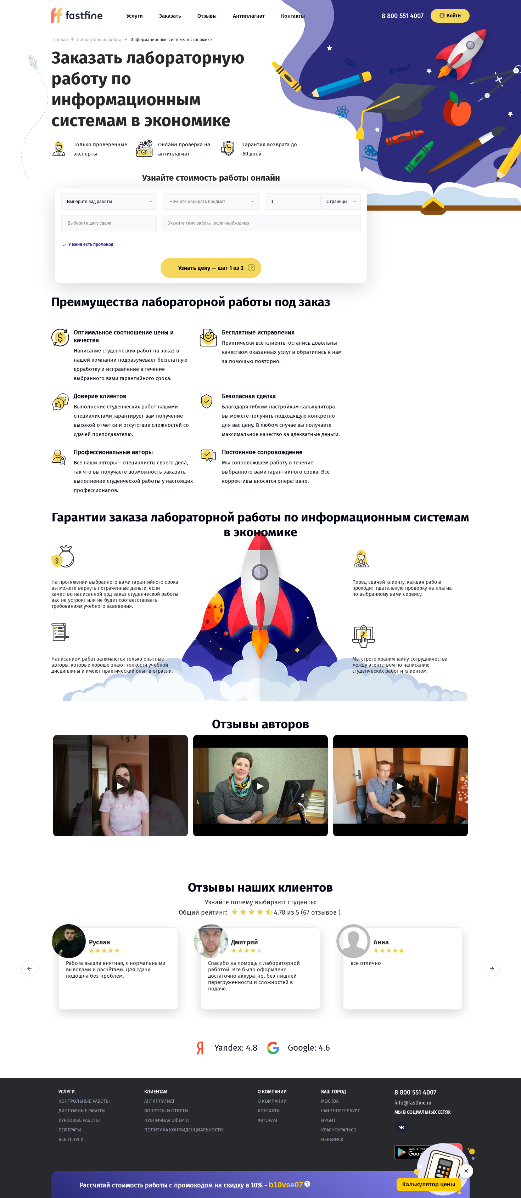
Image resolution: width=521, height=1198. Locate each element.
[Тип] (340, 204)
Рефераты (69, 1129)
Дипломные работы (82, 1110)
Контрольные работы (84, 1101)
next (492, 969)
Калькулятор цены (428, 1184)
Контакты (293, 16)
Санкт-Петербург (340, 1110)
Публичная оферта (166, 1120)
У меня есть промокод (90, 244)
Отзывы (207, 16)
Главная (59, 39)
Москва (329, 1101)
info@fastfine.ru (412, 1103)
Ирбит (328, 1120)
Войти (454, 16)
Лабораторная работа (99, 39)
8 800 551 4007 (403, 16)
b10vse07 (286, 1185)
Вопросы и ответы (166, 1110)
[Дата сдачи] (109, 226)
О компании (272, 1101)
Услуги (135, 16)
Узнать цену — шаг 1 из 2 (210, 268)
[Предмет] (211, 204)
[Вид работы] (109, 204)
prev (29, 969)
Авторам (267, 1120)
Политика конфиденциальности (183, 1129)
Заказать (170, 16)
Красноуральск (338, 1129)
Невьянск (332, 1139)
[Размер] (293, 204)
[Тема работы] (261, 226)
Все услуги (71, 1139)
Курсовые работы (79, 1120)
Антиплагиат (249, 16)
